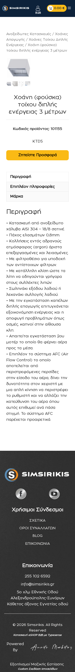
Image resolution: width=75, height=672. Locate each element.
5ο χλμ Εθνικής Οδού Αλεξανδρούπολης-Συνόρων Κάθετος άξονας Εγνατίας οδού (37, 598)
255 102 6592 (37, 576)
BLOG (37, 536)
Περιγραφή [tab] (20, 177)
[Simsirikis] (16, 8)
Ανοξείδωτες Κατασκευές (28, 34)
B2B (37, 13)
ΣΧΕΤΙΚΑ (37, 520)
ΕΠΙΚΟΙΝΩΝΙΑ (37, 543)
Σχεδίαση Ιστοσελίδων (43, 669)
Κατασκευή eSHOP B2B (28, 635)
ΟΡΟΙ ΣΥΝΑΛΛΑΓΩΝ (37, 528)
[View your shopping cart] (57, 8)
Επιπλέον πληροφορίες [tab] (32, 187)
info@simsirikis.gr (37, 584)
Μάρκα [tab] (16, 196)
